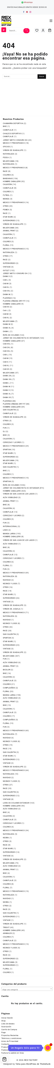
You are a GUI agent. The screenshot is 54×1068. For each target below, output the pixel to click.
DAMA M (6, 294)
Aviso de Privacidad (9, 1041)
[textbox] (27, 989)
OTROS (6, 206)
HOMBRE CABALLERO (12, 181)
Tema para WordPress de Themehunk (33, 1064)
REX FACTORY (31, 1060)
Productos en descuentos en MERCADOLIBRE (20, 1047)
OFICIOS (6, 147)
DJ (4, 431)
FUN (5, 428)
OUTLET (6, 270)
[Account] (43, 30)
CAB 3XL (6, 291)
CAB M (5, 284)
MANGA (6, 199)
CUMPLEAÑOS (9, 688)
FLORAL (6, 245)
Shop (3, 1021)
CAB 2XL (6, 347)
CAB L (5, 280)
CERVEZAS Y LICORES (12, 442)
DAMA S (6, 276)
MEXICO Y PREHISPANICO (14, 143)
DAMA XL (7, 328)
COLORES (7, 175)
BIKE (5, 126)
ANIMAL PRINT (9, 231)
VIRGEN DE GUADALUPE (13, 150)
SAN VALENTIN (9, 410)
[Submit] (26, 30)
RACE (5, 171)
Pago (3, 1032)
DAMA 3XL (7, 379)
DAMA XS (7, 397)
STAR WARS (8, 217)
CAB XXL (6, 344)
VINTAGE (7, 267)
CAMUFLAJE (8, 130)
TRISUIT (6, 927)
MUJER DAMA (9, 161)
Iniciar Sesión (7, 1018)
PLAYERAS (7, 298)
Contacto (5, 1044)
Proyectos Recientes (9, 1035)
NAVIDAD (7, 580)
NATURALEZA (8, 154)
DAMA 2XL (7, 376)
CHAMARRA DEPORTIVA (13, 123)
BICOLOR (6, 670)
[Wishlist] (36, 30)
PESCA (6, 157)
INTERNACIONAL (10, 526)
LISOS (5, 530)
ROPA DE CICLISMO (11, 335)
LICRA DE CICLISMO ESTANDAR (16, 803)
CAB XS (6, 307)
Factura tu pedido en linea (12, 1053)
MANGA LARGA (9, 534)
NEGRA (6, 838)
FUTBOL (6, 195)
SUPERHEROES (9, 221)
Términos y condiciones (11, 1038)
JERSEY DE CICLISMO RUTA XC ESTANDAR (21, 338)
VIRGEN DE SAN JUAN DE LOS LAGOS (19, 494)
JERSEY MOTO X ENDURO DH (15, 140)
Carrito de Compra (9, 1030)
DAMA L (6, 331)
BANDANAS (8, 179)
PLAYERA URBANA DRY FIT (14, 301)
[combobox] (27, 989)
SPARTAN (7, 450)
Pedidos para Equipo (10, 1050)
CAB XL (6, 287)
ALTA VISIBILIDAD (10, 497)
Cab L (5, 310)
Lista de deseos (8, 1024)
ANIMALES (7, 933)
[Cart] (49, 30)
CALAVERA (7, 184)
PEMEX (6, 210)
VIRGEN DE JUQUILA (11, 609)
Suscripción (6, 1027)
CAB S (5, 362)
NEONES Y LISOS (10, 584)
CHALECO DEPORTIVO (12, 134)
